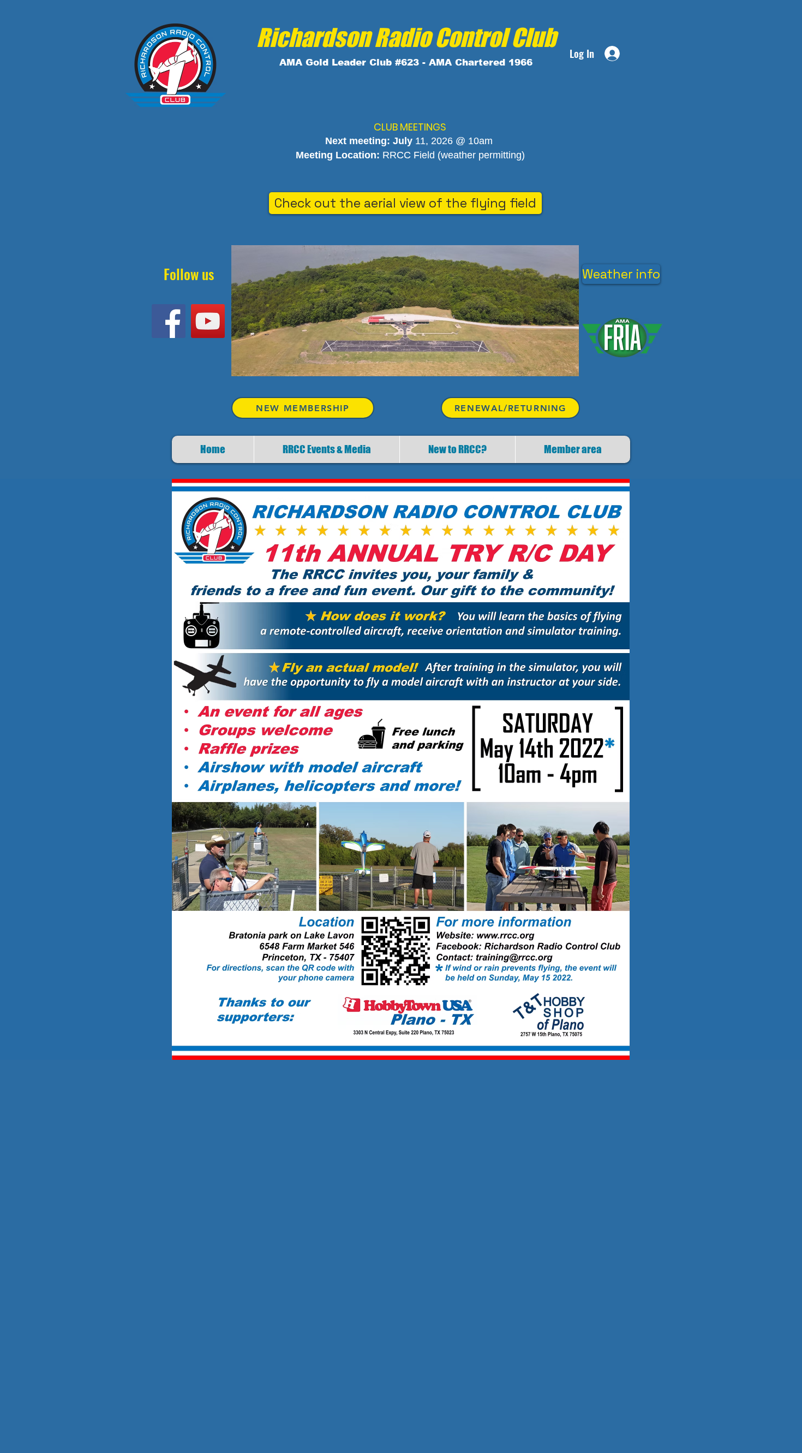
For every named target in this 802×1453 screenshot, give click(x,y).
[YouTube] (208, 321)
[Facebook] (168, 321)
